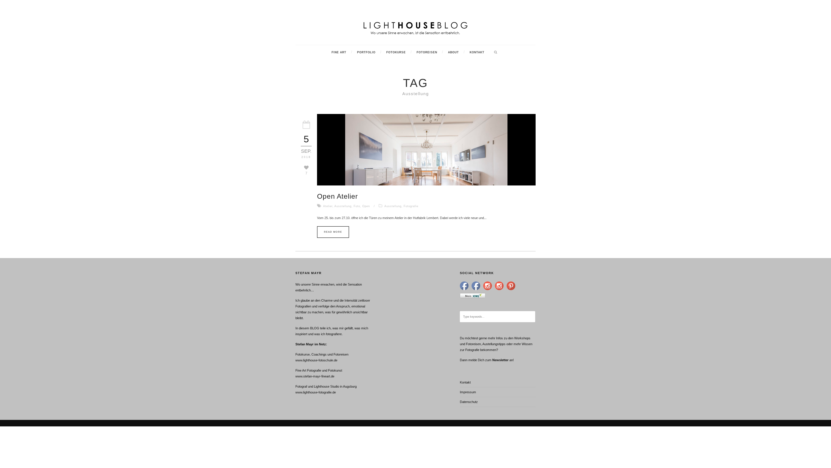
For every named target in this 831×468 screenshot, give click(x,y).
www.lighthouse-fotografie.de (315, 392)
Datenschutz (469, 402)
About (453, 52)
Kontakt (477, 52)
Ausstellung (342, 206)
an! (511, 360)
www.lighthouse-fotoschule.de (316, 360)
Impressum (468, 392)
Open (366, 206)
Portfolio (366, 52)
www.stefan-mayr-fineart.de (314, 376)
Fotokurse (396, 52)
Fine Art (339, 52)
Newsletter (500, 360)
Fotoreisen (427, 52)
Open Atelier (337, 196)
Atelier (327, 206)
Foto (357, 206)
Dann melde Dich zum (475, 360)
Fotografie (411, 206)
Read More (333, 232)
